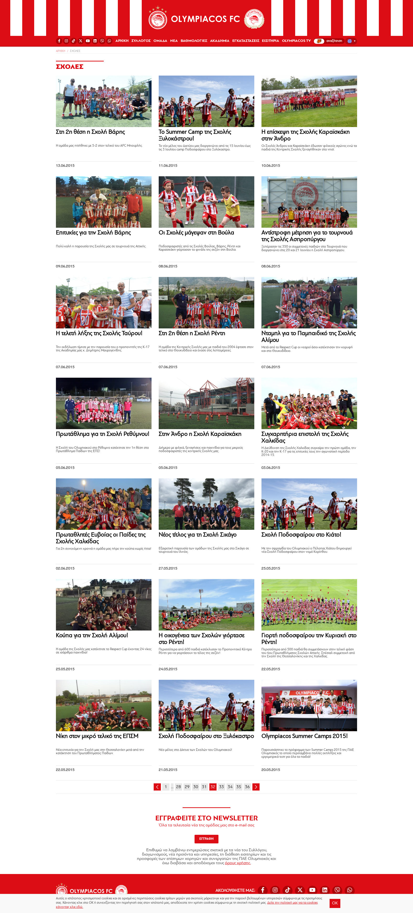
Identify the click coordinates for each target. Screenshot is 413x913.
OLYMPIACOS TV (296, 41)
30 (195, 787)
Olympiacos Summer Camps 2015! (304, 736)
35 (238, 787)
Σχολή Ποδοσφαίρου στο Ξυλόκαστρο (206, 736)
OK (335, 903)
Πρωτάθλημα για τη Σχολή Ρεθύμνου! (102, 434)
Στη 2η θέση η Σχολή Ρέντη (192, 334)
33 (221, 787)
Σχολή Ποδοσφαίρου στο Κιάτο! (301, 535)
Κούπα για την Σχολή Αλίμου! (92, 636)
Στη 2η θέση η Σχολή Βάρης (90, 132)
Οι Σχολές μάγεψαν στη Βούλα (196, 233)
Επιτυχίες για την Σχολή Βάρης (93, 233)
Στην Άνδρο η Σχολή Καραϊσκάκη (200, 434)
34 (230, 787)
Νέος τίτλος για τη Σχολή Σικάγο (198, 535)
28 (178, 787)
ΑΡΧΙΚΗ (122, 41)
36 (247, 787)
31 (204, 787)
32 (213, 787)
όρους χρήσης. (238, 863)
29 (187, 787)
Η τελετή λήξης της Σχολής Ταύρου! (99, 334)
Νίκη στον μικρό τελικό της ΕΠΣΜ (97, 736)
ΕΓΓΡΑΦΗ (206, 839)
